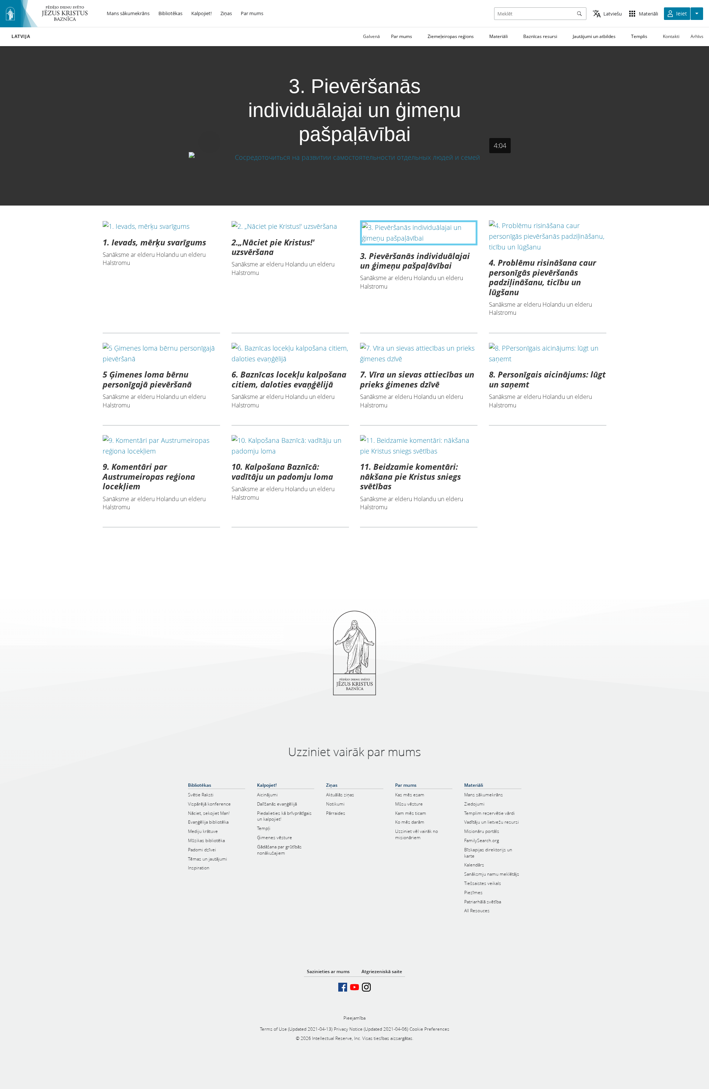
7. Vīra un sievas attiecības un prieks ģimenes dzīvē (417, 379)
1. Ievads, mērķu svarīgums (154, 242)
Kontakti (671, 36)
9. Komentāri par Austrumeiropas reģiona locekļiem (149, 476)
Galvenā (371, 36)
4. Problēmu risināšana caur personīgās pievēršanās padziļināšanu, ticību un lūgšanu (542, 277)
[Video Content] (355, 157)
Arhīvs (697, 36)
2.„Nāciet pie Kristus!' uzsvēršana (273, 247)
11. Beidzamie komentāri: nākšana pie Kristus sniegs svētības (410, 476)
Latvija (20, 36)
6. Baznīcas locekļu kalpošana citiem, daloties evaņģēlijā (289, 379)
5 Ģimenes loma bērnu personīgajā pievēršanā (147, 379)
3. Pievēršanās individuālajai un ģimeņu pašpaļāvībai (415, 260)
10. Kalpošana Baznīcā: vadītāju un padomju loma (282, 471)
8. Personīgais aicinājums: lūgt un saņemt (547, 379)
